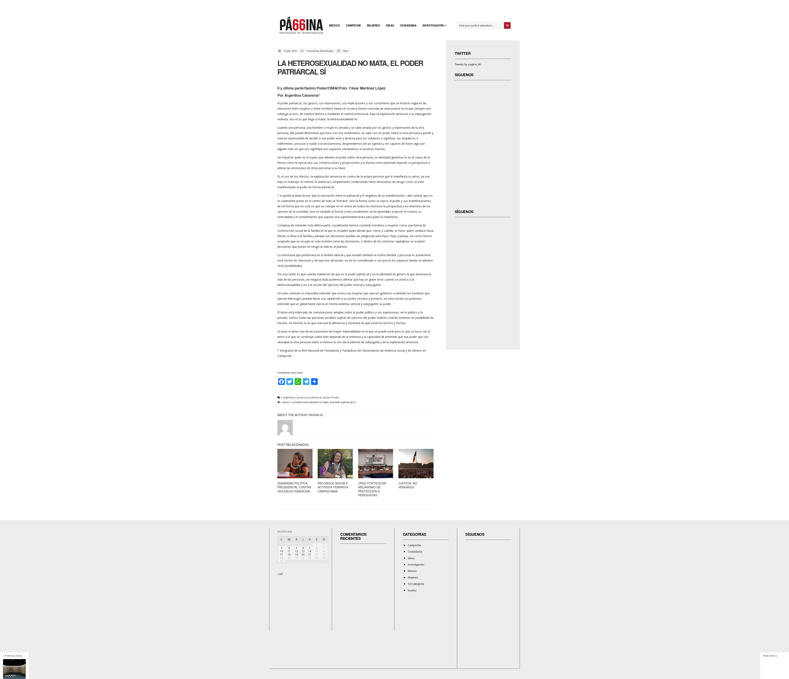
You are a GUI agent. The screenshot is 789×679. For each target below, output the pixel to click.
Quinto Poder (331, 397)
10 (281, 551)
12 (296, 551)
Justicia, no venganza (407, 485)
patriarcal (315, 397)
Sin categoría (416, 584)
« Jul (280, 574)
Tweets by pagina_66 (468, 64)
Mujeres (373, 25)
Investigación (432, 26)
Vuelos (412, 590)
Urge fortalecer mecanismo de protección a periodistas (372, 489)
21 (309, 554)
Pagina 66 (315, 415)
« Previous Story (12, 655)
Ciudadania (408, 25)
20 (303, 554)
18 (289, 554)
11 (289, 551)
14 (309, 551)
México (334, 25)
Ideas (390, 25)
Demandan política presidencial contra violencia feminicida (294, 487)
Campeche (353, 25)
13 (303, 551)
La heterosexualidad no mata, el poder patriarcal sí (350, 67)
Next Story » (770, 655)
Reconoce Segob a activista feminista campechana (333, 487)
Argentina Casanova (295, 397)
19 (296, 554)
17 (281, 554)
